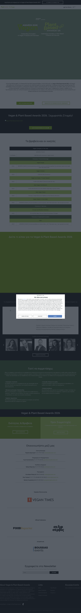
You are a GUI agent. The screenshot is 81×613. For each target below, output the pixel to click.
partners (24, 299)
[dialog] (40, 306)
